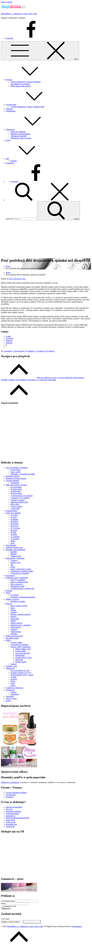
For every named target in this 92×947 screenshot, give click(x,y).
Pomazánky (15, 619)
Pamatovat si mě (10, 906)
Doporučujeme (11, 511)
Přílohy (13, 621)
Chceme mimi (11, 105)
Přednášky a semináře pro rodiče (23, 474)
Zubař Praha (10, 820)
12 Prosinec (15, 539)
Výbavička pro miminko (20, 573)
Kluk (12, 543)
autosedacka (10, 816)
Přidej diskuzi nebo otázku (21, 86)
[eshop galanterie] (19, 767)
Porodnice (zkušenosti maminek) (23, 597)
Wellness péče (16, 556)
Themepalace (77, 926)
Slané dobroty (16, 627)
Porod (8, 140)
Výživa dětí (15, 509)
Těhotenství (10, 129)
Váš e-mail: (5, 919)
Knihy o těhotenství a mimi (21, 569)
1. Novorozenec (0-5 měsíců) (23, 351)
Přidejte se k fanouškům (10, 782)
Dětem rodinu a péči (23, 649)
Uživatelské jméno (8, 901)
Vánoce (13, 692)
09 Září (13, 532)
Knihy (13, 567)
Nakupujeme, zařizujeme (15, 558)
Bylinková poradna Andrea (16, 478)
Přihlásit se (6, 908)
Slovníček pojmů (12, 638)
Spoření (13, 664)
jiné (12, 565)
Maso (13, 608)
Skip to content (6, 2)
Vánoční (14, 629)
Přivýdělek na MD (18, 586)
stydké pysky (11, 822)
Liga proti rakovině (22, 653)
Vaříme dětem (16, 632)
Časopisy (14, 560)
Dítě (7, 159)
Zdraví (13, 686)
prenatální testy (11, 824)
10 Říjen (14, 534)
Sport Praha (10, 827)
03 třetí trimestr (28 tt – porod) (22, 675)
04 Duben (14, 522)
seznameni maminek (13, 811)
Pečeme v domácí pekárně (20, 614)
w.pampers (8, 351)
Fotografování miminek (19, 645)
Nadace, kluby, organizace (21, 647)
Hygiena (14, 679)
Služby (8, 640)
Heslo (3, 904)
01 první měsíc (16, 487)
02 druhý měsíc (16, 489)
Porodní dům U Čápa (23, 658)
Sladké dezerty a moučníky (21, 625)
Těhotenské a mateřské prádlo (22, 571)
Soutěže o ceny (11, 666)
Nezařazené (10, 575)
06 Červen (14, 526)
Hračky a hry (15, 563)
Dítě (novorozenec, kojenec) (16, 485)
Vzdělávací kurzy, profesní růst (22, 588)
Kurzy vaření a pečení (19, 606)
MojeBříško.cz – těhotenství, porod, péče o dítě (19, 14)
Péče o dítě (15, 504)
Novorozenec (11, 795)
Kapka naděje (20, 651)
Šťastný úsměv (21, 662)
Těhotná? (9, 109)
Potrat (13, 683)
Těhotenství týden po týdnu (21, 138)
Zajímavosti (10, 690)
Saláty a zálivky (17, 623)
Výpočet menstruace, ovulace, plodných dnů (27, 107)
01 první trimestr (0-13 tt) (20, 670)
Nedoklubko (20, 655)
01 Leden (14, 515)
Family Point (15, 470)
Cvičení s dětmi (16, 642)
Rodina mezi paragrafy (14, 636)
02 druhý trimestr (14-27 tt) (21, 673)
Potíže (13, 681)
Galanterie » (10, 163)
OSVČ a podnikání (18, 580)
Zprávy (8, 701)
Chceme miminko (12, 480)
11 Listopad (15, 537)
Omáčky (14, 612)
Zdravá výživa (11, 699)
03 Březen (14, 519)
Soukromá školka (12, 814)
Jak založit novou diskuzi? (20, 84)
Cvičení (13, 677)
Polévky (14, 617)
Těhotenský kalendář (18, 136)
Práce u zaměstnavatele (19, 582)
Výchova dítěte (16, 506)
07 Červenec (15, 528)
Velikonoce (15, 694)
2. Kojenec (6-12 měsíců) (45, 351)
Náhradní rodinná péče (19, 502)
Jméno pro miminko (18, 132)
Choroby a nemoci (18, 500)
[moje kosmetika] (19, 758)
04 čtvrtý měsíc (16, 493)
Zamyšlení (10, 696)
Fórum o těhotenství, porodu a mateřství (26, 82)
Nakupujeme (10, 111)
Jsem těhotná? (11, 545)
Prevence (9, 809)
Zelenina (14, 634)
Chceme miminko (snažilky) (16, 793)
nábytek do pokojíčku (14, 807)
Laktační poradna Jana (14, 547)
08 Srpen (14, 530)
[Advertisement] (46, 239)
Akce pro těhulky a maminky (17, 468)
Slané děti (19, 660)
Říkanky (14, 554)
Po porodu (14, 595)
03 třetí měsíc (16, 491)
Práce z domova (17, 584)
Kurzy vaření (15, 472)
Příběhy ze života (12, 599)
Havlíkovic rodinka (18, 601)
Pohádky (14, 161)
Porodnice (9, 797)
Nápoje (13, 610)
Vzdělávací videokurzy (14, 688)
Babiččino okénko (13, 476)
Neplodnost (15, 483)
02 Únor (14, 517)
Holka (13, 541)
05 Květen (14, 524)
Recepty (9, 604)
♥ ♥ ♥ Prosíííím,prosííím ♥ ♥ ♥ (17, 818)
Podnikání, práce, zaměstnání (17, 578)
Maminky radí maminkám (20, 134)
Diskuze (9, 80)
